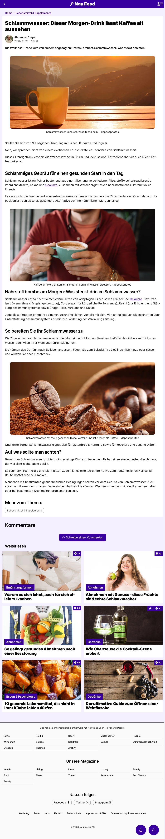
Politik (39, 735)
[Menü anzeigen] (160, 4)
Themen (40, 747)
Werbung (24, 813)
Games (104, 741)
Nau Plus (73, 741)
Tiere (39, 775)
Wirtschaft (9, 741)
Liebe (71, 769)
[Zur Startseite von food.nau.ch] (82, 4)
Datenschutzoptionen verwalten (128, 813)
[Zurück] (4, 4)
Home (8, 13)
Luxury (104, 769)
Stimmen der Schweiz (145, 741)
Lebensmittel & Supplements (33, 13)
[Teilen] (141, 830)
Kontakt (58, 813)
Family (136, 769)
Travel (71, 775)
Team (37, 813)
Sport (71, 735)
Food (6, 775)
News (7, 735)
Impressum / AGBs (96, 813)
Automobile (107, 775)
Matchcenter (108, 735)
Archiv (72, 747)
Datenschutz (74, 813)
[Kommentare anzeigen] (154, 830)
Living (39, 769)
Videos (40, 741)
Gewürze (51, 185)
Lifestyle (8, 747)
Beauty (7, 781)
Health (7, 769)
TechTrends (139, 775)
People (137, 735)
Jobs (47, 813)
